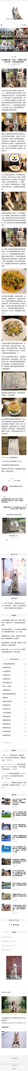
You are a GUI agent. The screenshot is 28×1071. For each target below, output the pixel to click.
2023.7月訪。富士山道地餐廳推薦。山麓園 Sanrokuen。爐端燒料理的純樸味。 (19, 801)
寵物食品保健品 (14, 701)
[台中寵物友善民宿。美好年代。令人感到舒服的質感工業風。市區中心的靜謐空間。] (6, 908)
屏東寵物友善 (14, 705)
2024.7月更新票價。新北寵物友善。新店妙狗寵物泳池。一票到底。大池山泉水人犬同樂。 (19, 849)
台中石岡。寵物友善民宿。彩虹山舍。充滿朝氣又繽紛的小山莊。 (19, 826)
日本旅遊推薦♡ (14, 713)
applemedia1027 (16, 64)
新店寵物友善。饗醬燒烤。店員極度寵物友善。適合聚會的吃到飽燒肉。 (19, 861)
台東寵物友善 (14, 679)
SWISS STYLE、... (21, 50)
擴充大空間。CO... (14, 535)
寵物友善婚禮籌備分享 (14, 694)
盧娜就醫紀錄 (14, 720)
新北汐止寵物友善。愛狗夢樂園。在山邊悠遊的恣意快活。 (19, 885)
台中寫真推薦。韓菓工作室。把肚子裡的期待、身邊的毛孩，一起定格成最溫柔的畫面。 (13, 622)
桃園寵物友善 (14, 716)
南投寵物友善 (14, 667)
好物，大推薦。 (14, 56)
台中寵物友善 (14, 671)
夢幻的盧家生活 (14, 683)
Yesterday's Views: (7, 941)
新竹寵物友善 (14, 709)
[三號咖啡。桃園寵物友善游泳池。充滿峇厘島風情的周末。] (6, 838)
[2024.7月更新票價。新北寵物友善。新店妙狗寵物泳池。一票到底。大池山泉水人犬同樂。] (6, 849)
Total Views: (5, 946)
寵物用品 (14, 698)
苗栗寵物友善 (14, 728)
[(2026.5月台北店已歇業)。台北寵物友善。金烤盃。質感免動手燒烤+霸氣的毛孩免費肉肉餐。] (6, 873)
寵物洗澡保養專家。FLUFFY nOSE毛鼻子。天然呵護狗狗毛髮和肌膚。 (14, 766)
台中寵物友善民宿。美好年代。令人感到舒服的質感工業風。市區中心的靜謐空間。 (19, 908)
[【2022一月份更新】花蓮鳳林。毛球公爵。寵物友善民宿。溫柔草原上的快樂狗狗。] (6, 814)
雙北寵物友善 (14, 731)
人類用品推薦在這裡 (14, 664)
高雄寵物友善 (14, 735)
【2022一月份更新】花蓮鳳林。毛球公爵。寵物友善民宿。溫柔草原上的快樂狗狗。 (19, 814)
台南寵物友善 (14, 675)
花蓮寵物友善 (14, 724)
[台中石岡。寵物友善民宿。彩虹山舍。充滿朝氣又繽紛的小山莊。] (6, 827)
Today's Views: (6, 937)
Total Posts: (5, 950)
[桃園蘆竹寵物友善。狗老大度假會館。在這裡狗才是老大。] (6, 897)
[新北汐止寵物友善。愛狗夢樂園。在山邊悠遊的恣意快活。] (6, 886)
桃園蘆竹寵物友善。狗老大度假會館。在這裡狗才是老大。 (19, 896)
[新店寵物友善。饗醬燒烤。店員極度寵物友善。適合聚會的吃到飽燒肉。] (6, 862)
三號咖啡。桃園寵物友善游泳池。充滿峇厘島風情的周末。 (19, 837)
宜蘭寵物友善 (14, 690)
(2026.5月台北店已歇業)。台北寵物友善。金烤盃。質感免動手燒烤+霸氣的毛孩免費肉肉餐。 (19, 873)
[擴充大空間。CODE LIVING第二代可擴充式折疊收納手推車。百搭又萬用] (14, 526)
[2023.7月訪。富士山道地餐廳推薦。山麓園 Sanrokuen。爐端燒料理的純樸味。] (6, 801)
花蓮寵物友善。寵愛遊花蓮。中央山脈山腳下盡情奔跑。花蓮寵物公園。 (13, 757)
